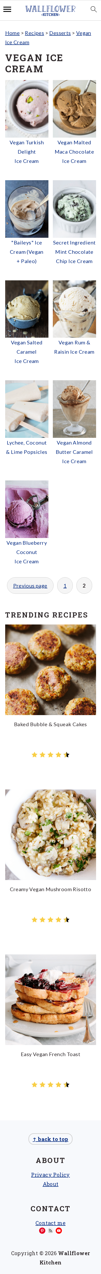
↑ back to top (50, 1139)
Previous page (30, 585)
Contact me (50, 1223)
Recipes (34, 33)
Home (12, 33)
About (51, 1184)
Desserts (60, 33)
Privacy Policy (50, 1174)
